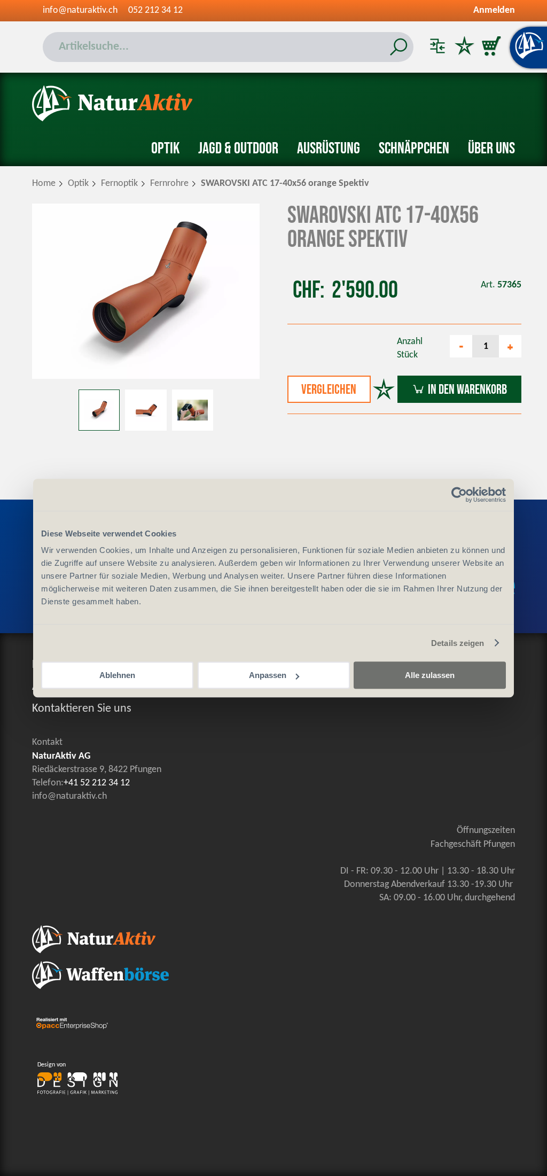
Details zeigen (457, 643)
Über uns (491, 148)
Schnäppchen (414, 148)
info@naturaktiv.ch (80, 10)
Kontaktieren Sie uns (81, 709)
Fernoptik (119, 183)
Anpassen (267, 675)
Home (44, 183)
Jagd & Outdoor (238, 148)
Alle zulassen (430, 675)
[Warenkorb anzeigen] (491, 47)
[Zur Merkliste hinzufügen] (384, 390)
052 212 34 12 (155, 10)
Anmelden (494, 10)
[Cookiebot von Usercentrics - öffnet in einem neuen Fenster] (459, 495)
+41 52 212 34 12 (97, 783)
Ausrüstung (328, 148)
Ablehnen (117, 675)
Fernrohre (169, 183)
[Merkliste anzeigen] (464, 47)
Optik (165, 148)
